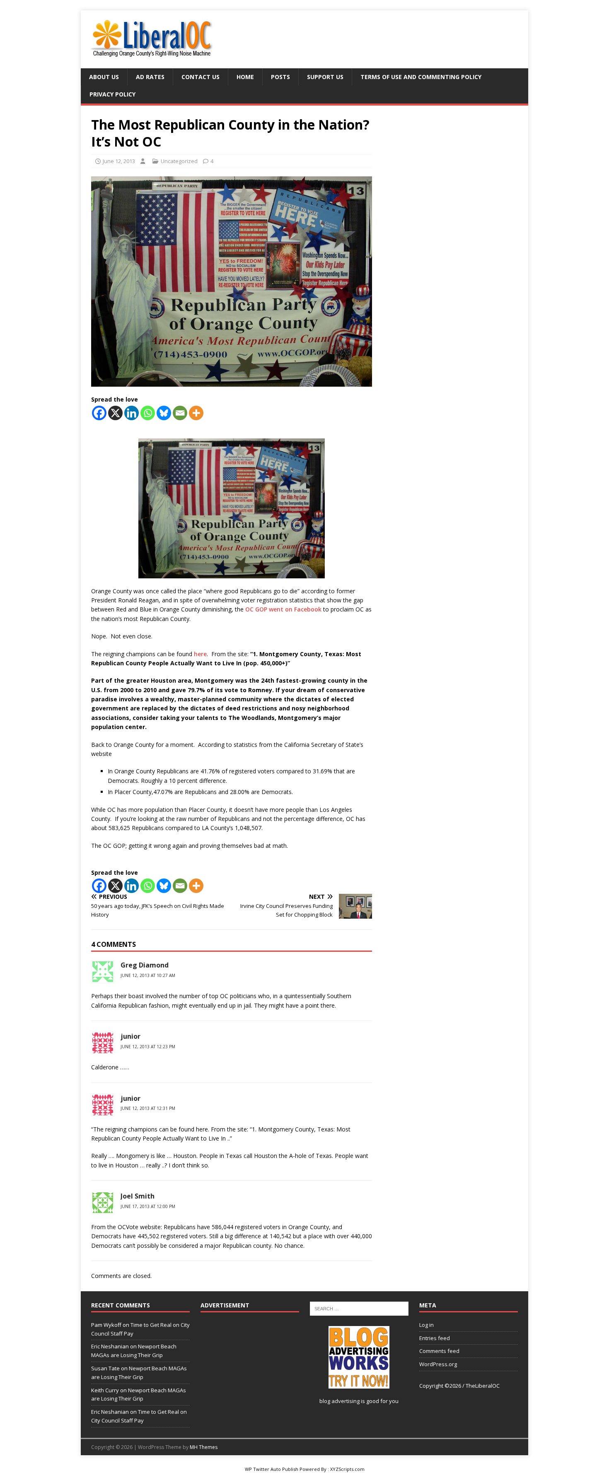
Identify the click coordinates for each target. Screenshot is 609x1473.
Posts (280, 77)
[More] (196, 413)
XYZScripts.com (347, 1469)
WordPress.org (438, 1364)
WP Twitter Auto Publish (271, 1469)
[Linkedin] (131, 413)
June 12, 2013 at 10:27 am (148, 975)
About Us (104, 77)
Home (245, 77)
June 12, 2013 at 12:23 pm (148, 1046)
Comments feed (439, 1351)
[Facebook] (99, 413)
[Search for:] (359, 1308)
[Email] (180, 413)
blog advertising (339, 1401)
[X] (115, 413)
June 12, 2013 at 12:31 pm (148, 1108)
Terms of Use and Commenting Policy (420, 77)
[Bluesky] (164, 413)
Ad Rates (150, 77)
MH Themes (204, 1447)
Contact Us (200, 77)
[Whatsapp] (147, 413)
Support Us (325, 77)
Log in (426, 1325)
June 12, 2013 (119, 161)
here (199, 654)
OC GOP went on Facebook (284, 609)
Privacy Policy (112, 94)
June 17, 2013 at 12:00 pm (148, 1206)
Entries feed (434, 1338)
